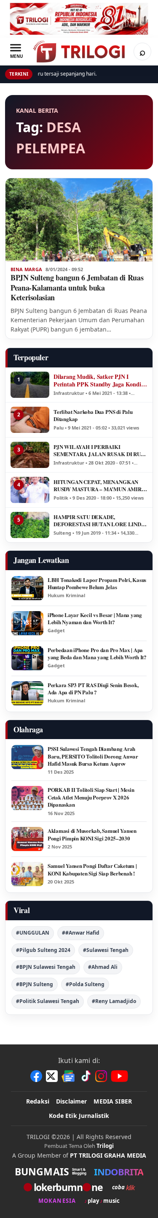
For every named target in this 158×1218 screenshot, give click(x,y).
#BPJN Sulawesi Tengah (45, 967)
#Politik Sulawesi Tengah (47, 1001)
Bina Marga (26, 269)
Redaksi (37, 1101)
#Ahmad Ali (103, 967)
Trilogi (105, 1146)
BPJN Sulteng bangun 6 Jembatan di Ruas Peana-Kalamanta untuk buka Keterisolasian (77, 287)
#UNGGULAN (32, 932)
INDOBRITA (118, 1171)
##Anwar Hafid (80, 932)
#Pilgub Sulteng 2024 (43, 950)
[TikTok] (85, 1076)
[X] (52, 1076)
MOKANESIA (56, 1201)
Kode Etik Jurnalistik (79, 1116)
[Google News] (69, 1076)
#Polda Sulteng (85, 984)
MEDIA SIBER (113, 1101)
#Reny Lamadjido (114, 1001)
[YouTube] (119, 1076)
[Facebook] (36, 1076)
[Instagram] (101, 1076)
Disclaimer (71, 1101)
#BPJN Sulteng (34, 984)
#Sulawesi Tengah (106, 950)
